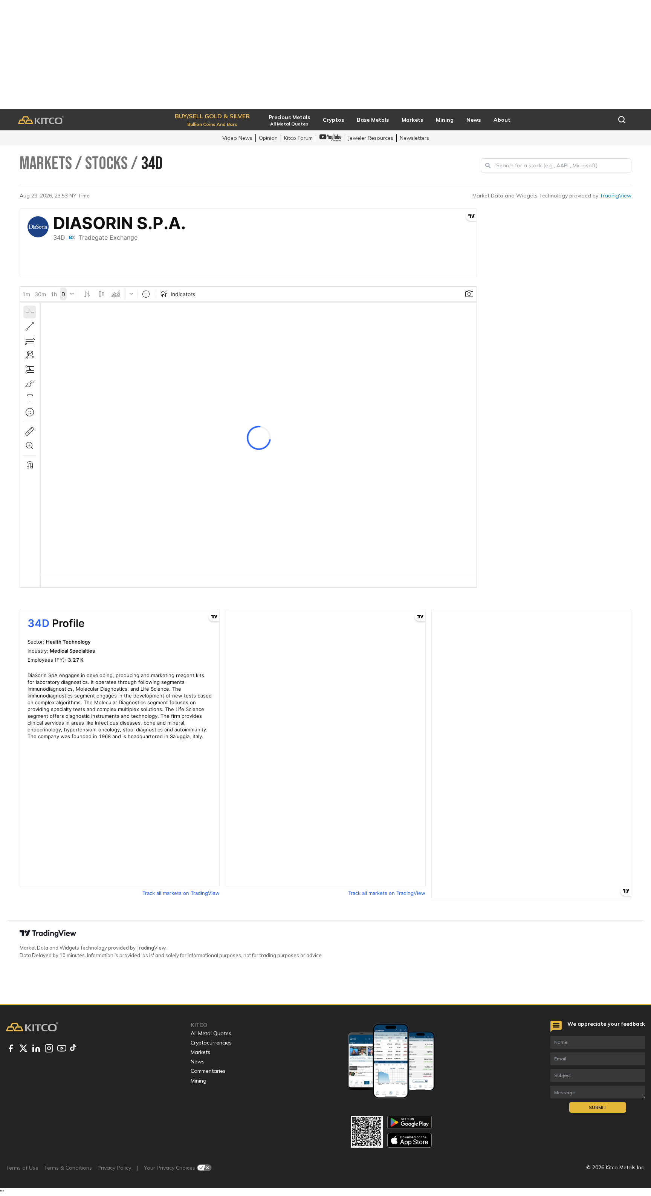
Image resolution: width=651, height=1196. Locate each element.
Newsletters (414, 138)
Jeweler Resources (370, 138)
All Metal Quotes (211, 1033)
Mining (198, 1080)
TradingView (615, 195)
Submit (598, 1107)
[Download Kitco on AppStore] (409, 1140)
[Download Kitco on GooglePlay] (409, 1122)
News (198, 1061)
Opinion (268, 138)
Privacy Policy (114, 1167)
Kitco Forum (298, 138)
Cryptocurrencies (211, 1042)
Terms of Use (22, 1167)
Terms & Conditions (68, 1167)
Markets (200, 1052)
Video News (237, 138)
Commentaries (208, 1071)
